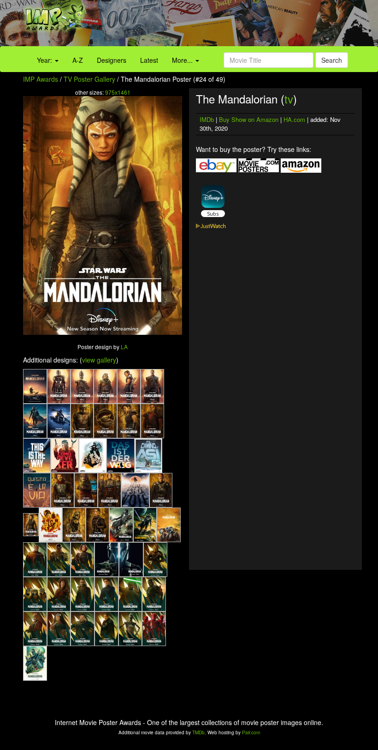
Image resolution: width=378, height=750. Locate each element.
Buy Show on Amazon (248, 119)
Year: (45, 60)
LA (124, 347)
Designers (111, 60)
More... (183, 60)
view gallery (99, 359)
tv (288, 99)
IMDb (207, 119)
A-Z (77, 60)
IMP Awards (40, 79)
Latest (149, 60)
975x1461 (117, 92)
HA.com (294, 119)
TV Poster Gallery (89, 79)
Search (331, 60)
